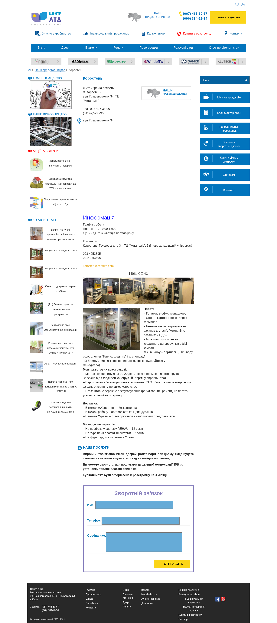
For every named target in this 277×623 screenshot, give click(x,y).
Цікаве (89, 598)
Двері (126, 602)
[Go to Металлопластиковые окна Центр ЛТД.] (29, 70)
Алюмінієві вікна (150, 598)
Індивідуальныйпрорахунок (229, 128)
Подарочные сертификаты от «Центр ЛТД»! (60, 202)
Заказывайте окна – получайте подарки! (60, 163)
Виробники (92, 603)
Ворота (145, 589)
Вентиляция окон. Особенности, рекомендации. (60, 327)
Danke (183, 59)
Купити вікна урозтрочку (229, 159)
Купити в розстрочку (190, 614)
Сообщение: (96, 535)
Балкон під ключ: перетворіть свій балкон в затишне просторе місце (60, 234)
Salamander (112, 59)
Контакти (236, 33)
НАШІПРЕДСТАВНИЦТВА (157, 15)
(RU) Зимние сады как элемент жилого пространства (60, 309)
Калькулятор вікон (229, 112)
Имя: (91, 504)
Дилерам (229, 174)
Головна (90, 589)
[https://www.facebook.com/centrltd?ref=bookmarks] (217, 599)
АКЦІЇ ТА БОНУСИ (46, 151)
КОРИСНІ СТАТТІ (45, 220)
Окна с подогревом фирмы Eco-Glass (60, 289)
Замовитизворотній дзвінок (229, 144)
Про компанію (93, 594)
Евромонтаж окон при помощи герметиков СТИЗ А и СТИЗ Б (60, 386)
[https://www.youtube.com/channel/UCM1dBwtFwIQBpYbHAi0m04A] (223, 599)
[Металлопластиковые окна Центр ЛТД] (46, 18)
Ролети (127, 606)
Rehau (35, 59)
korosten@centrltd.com (98, 266)
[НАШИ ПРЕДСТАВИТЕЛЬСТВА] (154, 92)
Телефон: (94, 520)
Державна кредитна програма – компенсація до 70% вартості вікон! (60, 183)
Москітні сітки (149, 594)
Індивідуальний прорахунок (109, 33)
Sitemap (182, 619)
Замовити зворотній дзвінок (194, 608)
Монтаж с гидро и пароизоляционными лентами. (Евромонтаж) (60, 407)
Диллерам (147, 603)
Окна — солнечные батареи (60, 363)
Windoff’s (147, 59)
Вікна (126, 589)
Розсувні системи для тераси (60, 250)
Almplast (73, 59)
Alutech (220, 59)
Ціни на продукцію (229, 97)
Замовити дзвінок (228, 17)
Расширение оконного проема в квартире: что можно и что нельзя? (60, 348)
